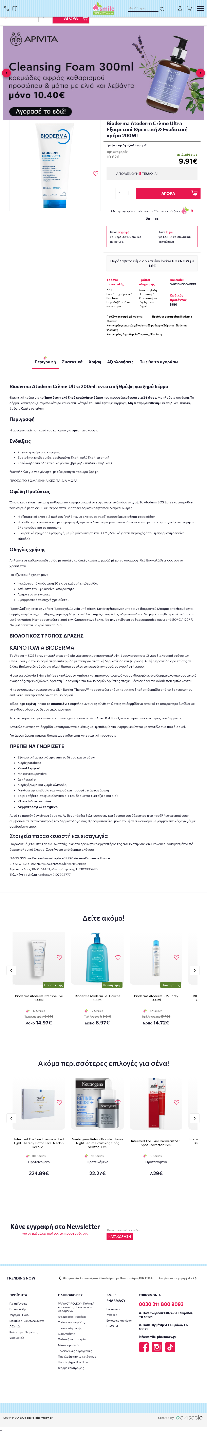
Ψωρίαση (156, 334)
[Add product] (43, 17)
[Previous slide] (6, 73)
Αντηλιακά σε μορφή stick (176, 1278)
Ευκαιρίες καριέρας (119, 1320)
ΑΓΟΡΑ (71, 18)
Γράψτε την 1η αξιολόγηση (125, 145)
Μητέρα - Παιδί (20, 1314)
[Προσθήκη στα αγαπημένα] (5, 17)
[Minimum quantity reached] (16, 17)
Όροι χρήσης (66, 1333)
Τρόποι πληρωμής (69, 1328)
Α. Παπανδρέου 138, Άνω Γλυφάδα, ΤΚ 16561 (166, 1315)
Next (195, 970)
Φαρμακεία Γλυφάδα (72, 1316)
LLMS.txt (112, 1326)
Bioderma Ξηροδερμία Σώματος (155, 325)
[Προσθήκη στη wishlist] (59, 958)
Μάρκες (112, 1314)
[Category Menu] (200, 8)
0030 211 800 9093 (161, 1304)
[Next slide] (200, 73)
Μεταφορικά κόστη (70, 1345)
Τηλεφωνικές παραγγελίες (75, 1351)
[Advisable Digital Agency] (180, 1417)
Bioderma (186, 316)
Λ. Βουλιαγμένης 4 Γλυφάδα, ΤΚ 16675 (163, 1327)
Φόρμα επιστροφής (71, 1367)
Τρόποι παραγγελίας (71, 1322)
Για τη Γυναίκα (18, 1303)
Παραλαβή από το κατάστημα (77, 1356)
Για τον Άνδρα (18, 1309)
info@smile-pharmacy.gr (157, 1337)
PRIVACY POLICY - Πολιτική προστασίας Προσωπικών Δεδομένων (76, 1307)
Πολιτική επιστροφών (72, 1339)
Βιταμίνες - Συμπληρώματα (27, 1320)
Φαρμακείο (17, 1337)
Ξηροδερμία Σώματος (136, 334)
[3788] (55, 165)
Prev (11, 970)
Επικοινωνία (115, 1309)
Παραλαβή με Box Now (73, 1362)
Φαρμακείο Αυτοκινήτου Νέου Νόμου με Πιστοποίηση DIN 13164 (107, 1278)
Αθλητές (15, 1326)
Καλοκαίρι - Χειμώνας (24, 1332)
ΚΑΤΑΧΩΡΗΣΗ (119, 1236)
